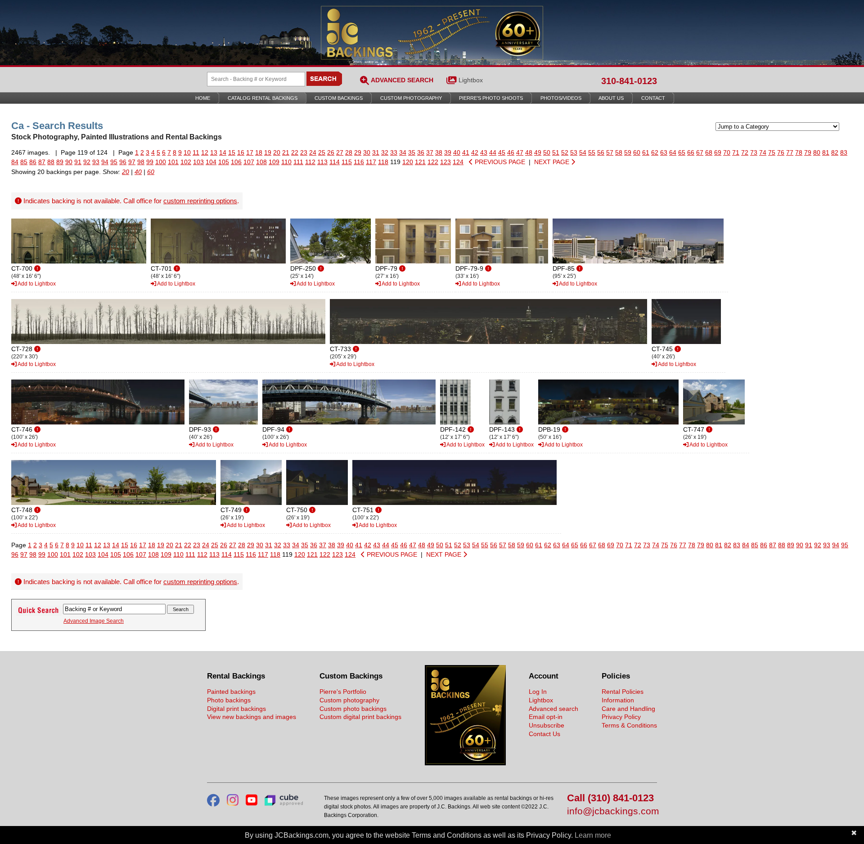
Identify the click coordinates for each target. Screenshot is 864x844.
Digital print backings (236, 708)
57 (609, 152)
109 (274, 161)
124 (458, 161)
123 (445, 161)
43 (483, 152)
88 (50, 161)
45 (501, 152)
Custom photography (349, 700)
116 (359, 161)
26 (330, 152)
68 (708, 152)
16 (240, 152)
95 (113, 161)
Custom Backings (339, 98)
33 (393, 152)
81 (825, 152)
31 (375, 152)
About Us (611, 98)
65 (681, 152)
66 (690, 152)
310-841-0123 (629, 81)
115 (347, 161)
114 (334, 161)
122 (433, 161)
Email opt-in (545, 716)
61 (645, 152)
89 (59, 161)
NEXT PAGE (552, 161)
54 (582, 152)
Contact (653, 98)
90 (68, 161)
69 (717, 152)
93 (95, 161)
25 (321, 152)
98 (140, 161)
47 (519, 152)
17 (249, 152)
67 (699, 152)
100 (160, 161)
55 (591, 152)
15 (231, 152)
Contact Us (544, 733)
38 (438, 152)
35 (411, 152)
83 (843, 152)
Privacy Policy (621, 716)
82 (834, 152)
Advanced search (553, 708)
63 (663, 152)
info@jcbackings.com (612, 811)
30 (366, 152)
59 (627, 152)
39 (447, 152)
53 (573, 152)
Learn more (593, 835)
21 (285, 152)
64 (672, 152)
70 (726, 152)
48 (528, 152)
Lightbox (471, 80)
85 (23, 161)
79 (807, 152)
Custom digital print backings (360, 716)
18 (258, 152)
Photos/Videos (560, 98)
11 (196, 152)
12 (204, 152)
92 (86, 161)
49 (537, 152)
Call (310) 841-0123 (610, 798)
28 (348, 152)
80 (816, 152)
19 (267, 152)
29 (357, 152)
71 (735, 152)
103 (198, 161)
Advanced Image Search (93, 621)
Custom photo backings (353, 708)
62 (654, 152)
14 (222, 152)
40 (456, 152)
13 (213, 152)
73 (753, 152)
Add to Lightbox (36, 284)
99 (149, 161)
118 (383, 161)
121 (420, 161)
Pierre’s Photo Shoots (491, 98)
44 (492, 152)
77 (789, 152)
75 (771, 152)
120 (407, 161)
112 (310, 161)
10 (187, 152)
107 (248, 161)
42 (474, 152)
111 (298, 161)
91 (77, 161)
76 (780, 152)
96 (122, 161)
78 (798, 152)
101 (173, 161)
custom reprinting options (200, 201)
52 (564, 152)
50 (546, 152)
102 (185, 161)
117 (371, 161)
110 (286, 161)
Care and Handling (628, 708)
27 (339, 152)
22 (294, 152)
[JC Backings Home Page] (465, 763)
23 (303, 152)
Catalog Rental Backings (262, 98)
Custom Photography (411, 98)
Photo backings (229, 700)
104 (211, 161)
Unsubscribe (546, 725)
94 (104, 161)
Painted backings (231, 691)
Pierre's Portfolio (343, 691)
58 (618, 152)
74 (762, 152)
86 (32, 161)
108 (261, 161)
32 (384, 152)
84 (14, 161)
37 (429, 152)
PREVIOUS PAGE (499, 161)
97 (131, 161)
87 (41, 161)
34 (402, 152)
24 (312, 152)
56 (600, 152)
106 (236, 161)
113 (322, 161)
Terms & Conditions (629, 725)
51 (555, 152)
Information (618, 700)
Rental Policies (623, 691)
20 (276, 152)
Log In (538, 691)
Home (202, 98)
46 (510, 152)
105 (223, 161)
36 (420, 152)
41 (465, 152)
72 (744, 152)
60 (636, 152)
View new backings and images (251, 716)
